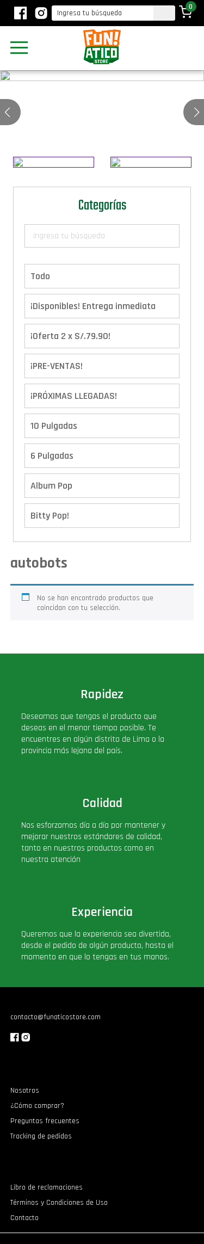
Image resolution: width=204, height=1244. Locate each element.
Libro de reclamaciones (46, 1187)
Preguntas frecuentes (44, 1121)
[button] (196, 112)
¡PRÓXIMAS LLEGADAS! (73, 396)
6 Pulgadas (51, 455)
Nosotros (24, 1090)
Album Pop (51, 485)
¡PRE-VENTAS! (56, 366)
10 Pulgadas (53, 426)
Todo (40, 276)
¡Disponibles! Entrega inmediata (93, 306)
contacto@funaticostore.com (55, 1017)
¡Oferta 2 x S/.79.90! (70, 336)
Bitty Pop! (49, 515)
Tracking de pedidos (41, 1136)
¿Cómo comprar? (37, 1106)
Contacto (24, 1218)
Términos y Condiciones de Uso (59, 1203)
